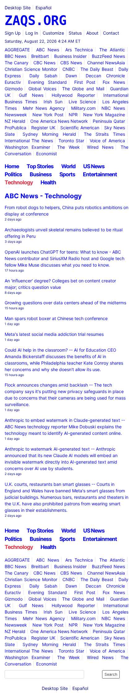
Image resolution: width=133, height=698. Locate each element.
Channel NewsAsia (106, 62)
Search (111, 674)
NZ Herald (15, 121)
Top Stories (40, 166)
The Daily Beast (96, 69)
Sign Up (13, 33)
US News (94, 166)
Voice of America (107, 140)
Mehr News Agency (44, 108)
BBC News (15, 56)
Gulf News (31, 95)
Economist (46, 153)
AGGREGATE (17, 49)
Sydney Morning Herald (49, 134)
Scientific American (79, 127)
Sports (67, 174)
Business (41, 174)
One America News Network (59, 121)
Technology (19, 182)
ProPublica (15, 127)
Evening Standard (47, 82)
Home (12, 166)
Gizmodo (14, 88)
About (92, 33)
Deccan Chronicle (105, 75)
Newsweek (16, 114)
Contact (111, 33)
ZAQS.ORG (35, 20)
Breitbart (40, 56)
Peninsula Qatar (109, 121)
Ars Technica (79, 49)
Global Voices (42, 88)
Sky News (114, 127)
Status (75, 33)
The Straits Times (104, 134)
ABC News (47, 49)
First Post (85, 82)
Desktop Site (18, 7)
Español (43, 7)
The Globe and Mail (83, 88)
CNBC (68, 69)
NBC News (113, 108)
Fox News (114, 82)
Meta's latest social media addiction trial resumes (54, 334)
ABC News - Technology (43, 196)
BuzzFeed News (108, 56)
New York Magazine (104, 114)
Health (48, 182)
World (68, 166)
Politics (13, 174)
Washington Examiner (27, 147)
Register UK (43, 127)
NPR (73, 114)
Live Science (82, 101)
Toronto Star (71, 140)
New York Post (47, 114)
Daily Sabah (43, 75)
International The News (29, 140)
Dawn (71, 75)
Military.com (83, 108)
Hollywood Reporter (73, 95)
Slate (10, 134)
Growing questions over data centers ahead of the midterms (65, 302)
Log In (31, 33)
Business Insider (70, 56)
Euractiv (13, 82)
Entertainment (100, 174)
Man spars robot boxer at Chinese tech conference (56, 318)
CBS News (71, 62)
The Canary (16, 62)
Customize (53, 33)
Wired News (100, 147)
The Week (68, 147)
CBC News (44, 62)
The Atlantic (112, 49)
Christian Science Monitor (31, 69)
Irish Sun (53, 101)
